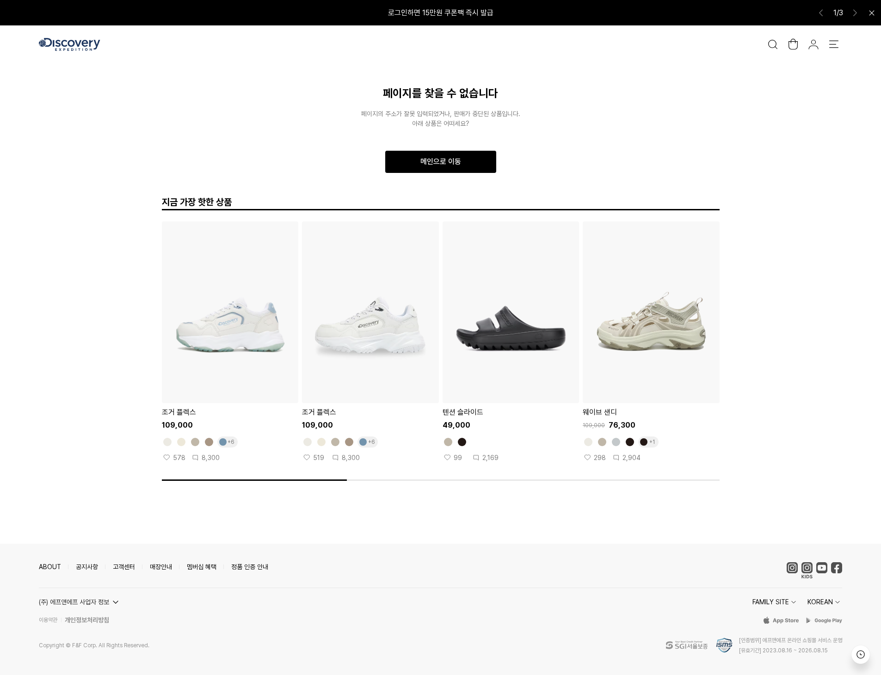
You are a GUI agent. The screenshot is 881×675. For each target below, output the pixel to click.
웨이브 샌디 (600, 412)
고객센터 (124, 567)
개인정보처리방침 (87, 620)
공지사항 (87, 567)
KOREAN (820, 602)
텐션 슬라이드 (463, 412)
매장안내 (161, 567)
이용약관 (48, 620)
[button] (80, 602)
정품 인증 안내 (249, 567)
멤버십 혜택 (201, 567)
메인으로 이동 (440, 161)
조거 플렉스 (179, 412)
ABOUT (50, 567)
